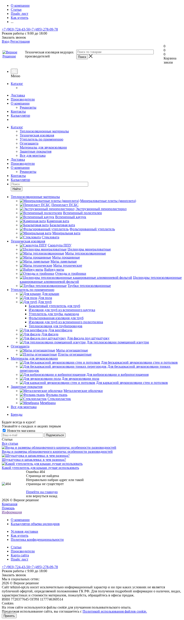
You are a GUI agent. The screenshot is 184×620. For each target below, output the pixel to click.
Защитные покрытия (35, 151)
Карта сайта (20, 555)
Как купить (19, 535)
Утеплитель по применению (41, 139)
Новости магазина (20, 431)
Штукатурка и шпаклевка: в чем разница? (34, 460)
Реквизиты (28, 107)
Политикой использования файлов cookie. (115, 611)
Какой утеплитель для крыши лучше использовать (40, 468)
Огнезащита (29, 143)
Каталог (17, 84)
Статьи (16, 547)
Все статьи (10, 443)
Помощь (8, 508)
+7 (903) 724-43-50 (16, 29)
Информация (12, 512)
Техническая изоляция (37, 135)
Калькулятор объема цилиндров (35, 524)
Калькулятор (20, 115)
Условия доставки (24, 531)
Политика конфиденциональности (37, 539)
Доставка (18, 95)
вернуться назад (45, 496)
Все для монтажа (33, 155)
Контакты (18, 111)
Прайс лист (19, 559)
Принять (9, 616)
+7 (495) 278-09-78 (44, 29)
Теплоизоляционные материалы (44, 131)
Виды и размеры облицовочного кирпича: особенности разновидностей (57, 451)
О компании (20, 103)
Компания (9, 504)
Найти (17, 189)
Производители (23, 99)
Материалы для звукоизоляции (43, 147)
